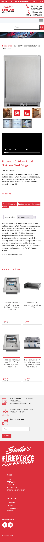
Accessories (12, 487)
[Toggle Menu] (41, 20)
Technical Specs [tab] (24, 217)
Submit (7, 436)
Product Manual (24, 204)
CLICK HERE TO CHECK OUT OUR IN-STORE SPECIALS (22, 1)
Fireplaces (11, 482)
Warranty (11, 503)
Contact (10, 511)
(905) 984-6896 (15, 401)
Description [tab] (10, 217)
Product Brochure (10, 204)
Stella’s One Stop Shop (16, 490)
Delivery (10, 505)
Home (4, 46)
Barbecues (11, 485)
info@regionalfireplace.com (20, 403)
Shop (10, 46)
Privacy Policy (12, 508)
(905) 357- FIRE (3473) (18, 412)
